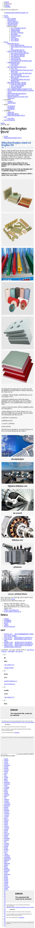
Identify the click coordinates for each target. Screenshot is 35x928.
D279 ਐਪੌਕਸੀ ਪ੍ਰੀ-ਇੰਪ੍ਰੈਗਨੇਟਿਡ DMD (21, 61)
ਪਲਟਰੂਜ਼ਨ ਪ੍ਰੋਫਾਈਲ (16, 87)
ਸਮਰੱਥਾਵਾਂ (10, 101)
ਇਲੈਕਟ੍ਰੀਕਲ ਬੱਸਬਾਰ (13, 114)
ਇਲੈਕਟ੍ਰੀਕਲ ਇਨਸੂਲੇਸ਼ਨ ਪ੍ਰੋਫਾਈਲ (16, 82)
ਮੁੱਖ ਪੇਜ (6, 15)
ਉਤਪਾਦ (6, 42)
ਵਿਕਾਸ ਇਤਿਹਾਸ (11, 20)
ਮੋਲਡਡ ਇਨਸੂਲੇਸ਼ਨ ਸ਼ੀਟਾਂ (13, 62)
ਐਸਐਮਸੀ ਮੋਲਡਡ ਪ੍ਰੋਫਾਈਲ (18, 84)
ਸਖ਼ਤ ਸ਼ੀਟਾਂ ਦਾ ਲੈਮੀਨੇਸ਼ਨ (17, 33)
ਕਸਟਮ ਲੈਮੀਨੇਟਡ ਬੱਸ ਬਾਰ (17, 45)
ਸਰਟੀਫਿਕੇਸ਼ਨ (11, 107)
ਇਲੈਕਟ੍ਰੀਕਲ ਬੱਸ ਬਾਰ (13, 43)
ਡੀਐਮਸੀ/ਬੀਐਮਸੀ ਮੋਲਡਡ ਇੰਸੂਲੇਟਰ (16, 93)
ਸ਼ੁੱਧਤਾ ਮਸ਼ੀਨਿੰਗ (15, 39)
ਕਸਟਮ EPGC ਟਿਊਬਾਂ (13, 95)
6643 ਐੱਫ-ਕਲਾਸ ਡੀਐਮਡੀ (18, 56)
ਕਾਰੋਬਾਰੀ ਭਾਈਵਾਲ (12, 25)
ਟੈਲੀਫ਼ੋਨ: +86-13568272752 (11, 610)
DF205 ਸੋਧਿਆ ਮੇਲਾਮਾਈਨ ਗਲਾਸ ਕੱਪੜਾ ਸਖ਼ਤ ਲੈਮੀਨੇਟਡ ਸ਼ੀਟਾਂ (21, 74)
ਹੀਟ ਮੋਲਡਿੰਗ (14, 34)
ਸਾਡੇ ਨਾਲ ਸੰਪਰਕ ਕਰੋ (9, 120)
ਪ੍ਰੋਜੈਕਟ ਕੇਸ (10, 112)
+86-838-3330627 (9, 668)
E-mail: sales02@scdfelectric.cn (12, 611)
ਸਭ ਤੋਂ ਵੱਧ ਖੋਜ (19, 651)
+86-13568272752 (9, 665)
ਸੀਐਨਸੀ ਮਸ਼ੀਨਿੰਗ (15, 36)
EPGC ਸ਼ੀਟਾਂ (14, 68)
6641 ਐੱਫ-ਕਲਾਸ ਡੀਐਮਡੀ (18, 54)
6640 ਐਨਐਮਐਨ (15, 58)
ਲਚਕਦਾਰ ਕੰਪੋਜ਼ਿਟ (15, 29)
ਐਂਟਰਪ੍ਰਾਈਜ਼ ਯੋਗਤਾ (12, 23)
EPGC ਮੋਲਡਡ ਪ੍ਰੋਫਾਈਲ (17, 86)
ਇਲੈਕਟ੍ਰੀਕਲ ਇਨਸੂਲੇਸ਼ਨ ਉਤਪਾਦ (16, 115)
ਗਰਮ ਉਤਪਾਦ (30, 650)
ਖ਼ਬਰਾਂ (5, 117)
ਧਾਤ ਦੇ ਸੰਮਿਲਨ (15, 40)
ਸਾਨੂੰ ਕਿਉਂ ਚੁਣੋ (11, 109)
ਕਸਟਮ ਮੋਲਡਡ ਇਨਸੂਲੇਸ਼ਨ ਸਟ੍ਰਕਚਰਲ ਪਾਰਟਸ (19, 89)
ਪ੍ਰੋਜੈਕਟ (6, 625)
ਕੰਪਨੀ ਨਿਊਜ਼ (10, 118)
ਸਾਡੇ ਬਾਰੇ (6, 17)
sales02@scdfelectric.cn (10, 681)
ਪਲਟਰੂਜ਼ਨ (13, 37)
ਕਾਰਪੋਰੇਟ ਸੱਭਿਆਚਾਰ (12, 22)
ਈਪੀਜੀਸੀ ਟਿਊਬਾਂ (15, 31)
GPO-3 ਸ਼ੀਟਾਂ (14, 65)
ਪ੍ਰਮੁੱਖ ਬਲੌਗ (11, 651)
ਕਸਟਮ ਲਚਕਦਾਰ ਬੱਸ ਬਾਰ (17, 50)
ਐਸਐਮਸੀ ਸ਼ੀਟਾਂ (15, 64)
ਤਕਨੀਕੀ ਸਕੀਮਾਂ (11, 103)
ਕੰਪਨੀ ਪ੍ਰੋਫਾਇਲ (11, 19)
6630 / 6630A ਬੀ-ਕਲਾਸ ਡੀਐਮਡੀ (20, 53)
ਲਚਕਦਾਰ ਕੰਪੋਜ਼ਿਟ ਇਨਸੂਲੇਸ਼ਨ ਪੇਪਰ (16, 51)
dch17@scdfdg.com (9, 684)
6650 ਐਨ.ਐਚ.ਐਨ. (16, 59)
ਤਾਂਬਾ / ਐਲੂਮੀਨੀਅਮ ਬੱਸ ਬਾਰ (18, 28)
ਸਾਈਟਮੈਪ (4, 651)
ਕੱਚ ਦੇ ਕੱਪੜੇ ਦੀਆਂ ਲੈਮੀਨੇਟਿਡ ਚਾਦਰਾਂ (16, 67)
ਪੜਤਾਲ (13, 599)
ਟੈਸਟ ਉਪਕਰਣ (11, 106)
